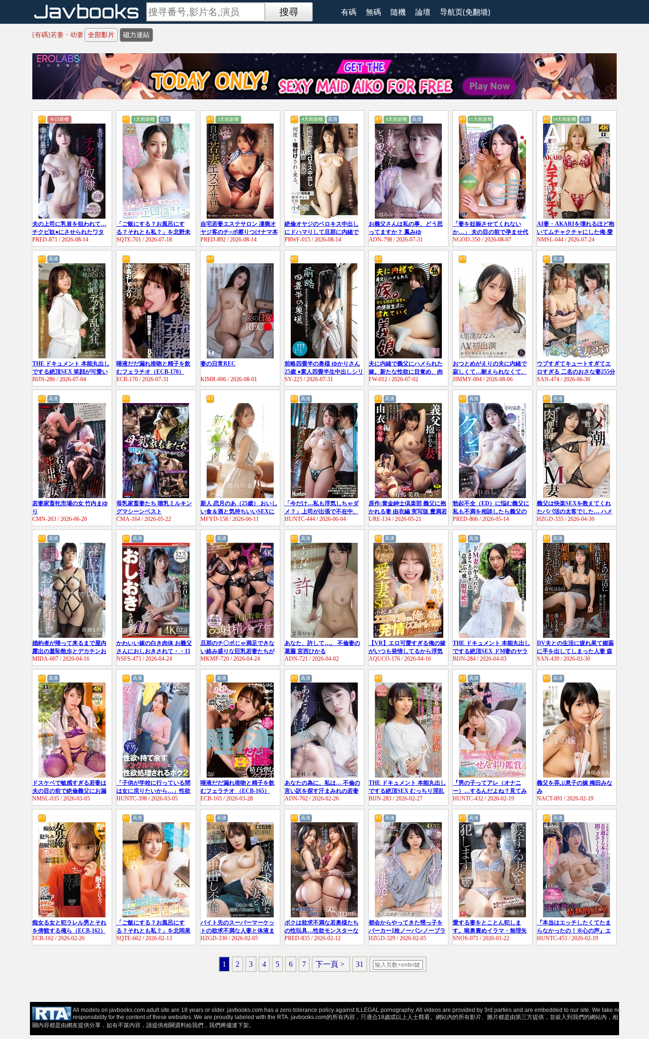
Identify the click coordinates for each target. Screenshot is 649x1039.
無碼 (373, 12)
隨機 (398, 12)
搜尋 (288, 12)
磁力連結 (136, 34)
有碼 (348, 12)
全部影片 (101, 34)
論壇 (422, 12)
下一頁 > (330, 964)
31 (359, 964)
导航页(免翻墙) (465, 12)
